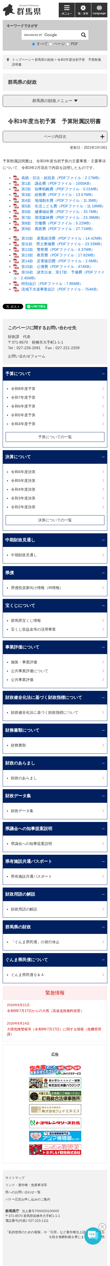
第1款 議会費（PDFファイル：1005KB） (57, 183)
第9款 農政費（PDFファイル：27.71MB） (58, 229)
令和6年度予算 (23, 406)
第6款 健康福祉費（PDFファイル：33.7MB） (60, 211)
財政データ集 (18, 795)
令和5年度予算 (23, 415)
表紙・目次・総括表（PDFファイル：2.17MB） (61, 178)
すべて (42, 44)
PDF (74, 44)
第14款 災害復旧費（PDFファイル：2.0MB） (60, 261)
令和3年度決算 (23, 498)
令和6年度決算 (23, 472)
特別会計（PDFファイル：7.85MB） (52, 283)
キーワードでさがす (22, 25)
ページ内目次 (55, 136)
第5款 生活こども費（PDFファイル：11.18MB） (63, 206)
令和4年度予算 (23, 424)
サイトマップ (15, 1178)
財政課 (13, 336)
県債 (9, 572)
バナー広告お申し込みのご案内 (27, 1199)
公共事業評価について (29, 671)
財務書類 (18, 745)
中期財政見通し (20, 540)
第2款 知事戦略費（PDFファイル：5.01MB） (60, 189)
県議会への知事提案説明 (28, 828)
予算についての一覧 (55, 437)
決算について (18, 456)
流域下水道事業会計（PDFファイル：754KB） (60, 289)
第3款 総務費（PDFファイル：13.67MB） (58, 194)
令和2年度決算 (23, 507)
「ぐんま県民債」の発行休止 (35, 942)
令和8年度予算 (23, 388)
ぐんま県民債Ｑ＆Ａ (27, 975)
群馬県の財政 (44, 60)
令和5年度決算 (23, 480)
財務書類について (22, 730)
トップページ (21, 60)
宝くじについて (20, 605)
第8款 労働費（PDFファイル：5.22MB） (57, 223)
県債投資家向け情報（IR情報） (37, 588)
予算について (18, 373)
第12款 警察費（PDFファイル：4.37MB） (58, 249)
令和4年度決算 (23, 489)
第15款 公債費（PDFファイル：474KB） (57, 266)
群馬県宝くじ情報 (26, 620)
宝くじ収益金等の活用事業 (33, 629)
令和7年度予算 (23, 397)
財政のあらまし (20, 763)
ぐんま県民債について (26, 959)
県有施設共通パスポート (28, 861)
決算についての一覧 (55, 520)
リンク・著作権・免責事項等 (26, 1185)
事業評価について (22, 647)
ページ (59, 44)
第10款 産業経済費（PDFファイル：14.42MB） (62, 238)
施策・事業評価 (24, 662)
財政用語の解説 (20, 894)
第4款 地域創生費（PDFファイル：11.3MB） (60, 200)
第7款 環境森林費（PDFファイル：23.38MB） (61, 217)
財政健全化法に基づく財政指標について (43, 697)
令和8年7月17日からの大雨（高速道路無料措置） (45, 1011)
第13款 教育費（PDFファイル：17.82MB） (59, 255)
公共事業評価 (22, 680)
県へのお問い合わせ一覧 (23, 1192)
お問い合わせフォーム (26, 356)
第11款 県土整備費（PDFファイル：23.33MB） (62, 244)
